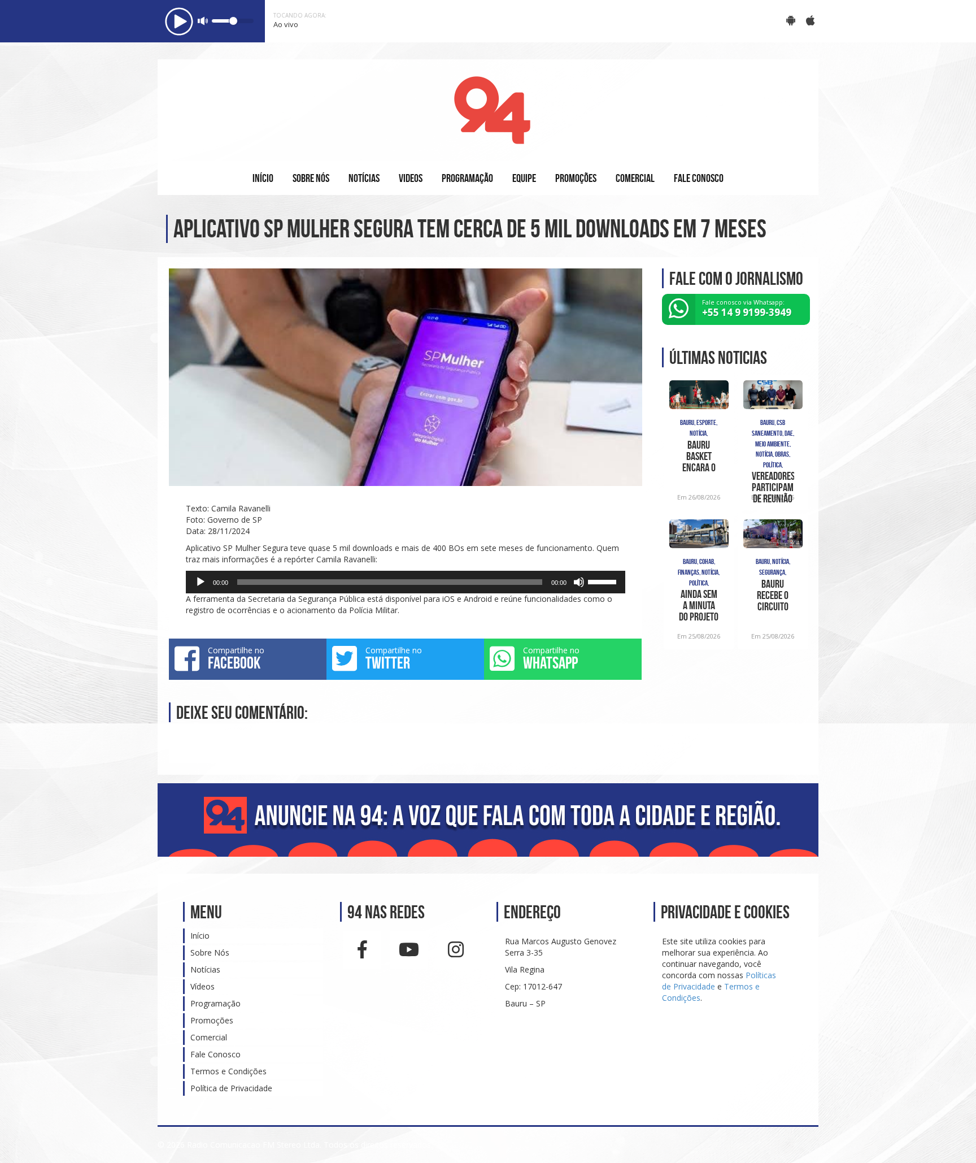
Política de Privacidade (231, 1088)
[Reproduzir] (200, 582)
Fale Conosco (215, 1054)
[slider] (604, 581)
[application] (405, 582)
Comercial (208, 1037)
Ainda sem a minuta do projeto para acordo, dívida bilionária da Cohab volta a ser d (698, 605)
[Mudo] (579, 582)
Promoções (211, 1020)
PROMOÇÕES (575, 178)
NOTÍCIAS (364, 178)
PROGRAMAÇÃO (467, 178)
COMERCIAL (635, 178)
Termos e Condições (228, 1071)
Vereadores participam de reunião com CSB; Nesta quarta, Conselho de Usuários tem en (773, 487)
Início (200, 935)
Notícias (205, 969)
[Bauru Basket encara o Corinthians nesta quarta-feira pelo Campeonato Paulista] (699, 395)
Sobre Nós (209, 952)
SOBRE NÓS (311, 178)
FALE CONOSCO (699, 178)
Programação (215, 1003)
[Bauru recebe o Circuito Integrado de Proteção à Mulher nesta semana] (773, 534)
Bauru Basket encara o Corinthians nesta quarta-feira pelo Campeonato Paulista (699, 456)
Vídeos (202, 986)
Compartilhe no (236, 658)
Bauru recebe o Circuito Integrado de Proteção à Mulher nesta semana (773, 595)
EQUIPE (524, 178)
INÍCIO (262, 178)
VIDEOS (410, 178)
